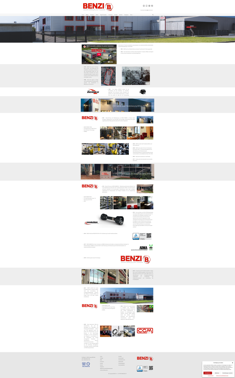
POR (150, 10)
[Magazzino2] (106, 133)
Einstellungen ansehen (227, 373)
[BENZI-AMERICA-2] (146, 202)
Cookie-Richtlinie (210, 375)
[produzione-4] (99, 149)
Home (101, 356)
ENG (143, 10)
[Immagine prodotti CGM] (117, 331)
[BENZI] (98, 7)
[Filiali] (146, 133)
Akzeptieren (207, 373)
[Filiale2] (133, 133)
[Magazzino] (120, 202)
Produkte (120, 356)
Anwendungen (121, 358)
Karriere (101, 365)
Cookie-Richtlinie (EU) (104, 370)
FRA (145, 10)
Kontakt (101, 363)
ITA (141, 10)
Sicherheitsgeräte (121, 363)
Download (102, 361)
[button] (232, 362)
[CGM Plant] (129, 331)
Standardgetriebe (121, 365)
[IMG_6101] (106, 331)
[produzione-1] (87, 149)
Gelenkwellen (120, 361)
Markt (101, 359)
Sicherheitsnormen (121, 359)
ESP (152, 10)
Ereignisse (102, 366)
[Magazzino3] (120, 133)
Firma (102, 358)
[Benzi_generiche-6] (123, 149)
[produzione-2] (111, 149)
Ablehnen (217, 373)
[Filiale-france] (106, 202)
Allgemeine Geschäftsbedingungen (222, 375)
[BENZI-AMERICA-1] (133, 202)
